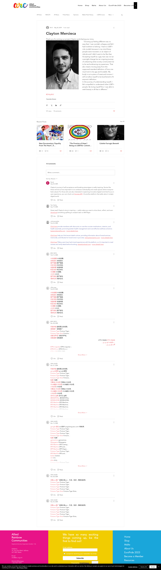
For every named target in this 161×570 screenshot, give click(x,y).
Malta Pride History (87, 15)
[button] (122, 15)
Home (127, 536)
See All (122, 121)
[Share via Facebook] (47, 105)
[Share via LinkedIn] (56, 105)
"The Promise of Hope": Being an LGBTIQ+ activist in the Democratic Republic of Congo (80, 144)
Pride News (66, 15)
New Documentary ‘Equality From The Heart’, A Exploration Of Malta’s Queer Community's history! (50, 144)
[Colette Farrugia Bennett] (110, 132)
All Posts (39, 15)
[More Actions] (114, 183)
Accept (153, 567)
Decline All (144, 567)
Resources (129, 560)
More (110, 15)
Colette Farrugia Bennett (109, 143)
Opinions (76, 15)
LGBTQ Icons (101, 15)
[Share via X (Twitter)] (51, 105)
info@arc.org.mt (17, 557)
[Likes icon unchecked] (51, 200)
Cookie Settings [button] (132, 567)
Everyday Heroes (51, 99)
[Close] (159, 567)
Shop (126, 540)
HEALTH (47, 15)
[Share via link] (60, 105)
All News (56, 15)
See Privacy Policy (22, 568)
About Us (129, 548)
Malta (127, 544)
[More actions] (114, 27)
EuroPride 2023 (132, 552)
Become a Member (133, 556)
